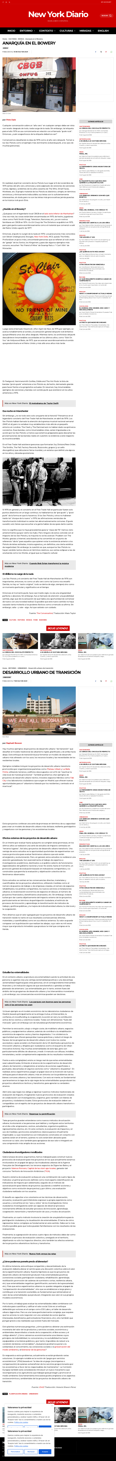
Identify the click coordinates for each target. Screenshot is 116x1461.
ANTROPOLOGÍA (85, 139)
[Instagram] (6, 2)
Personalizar (15, 1452)
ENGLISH (82, 235)
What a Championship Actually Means (95, 293)
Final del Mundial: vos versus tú (93, 210)
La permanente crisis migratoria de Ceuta (94, 167)
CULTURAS (12, 39)
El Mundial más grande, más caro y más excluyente (94, 309)
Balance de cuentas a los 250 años (94, 223)
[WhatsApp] (111, 52)
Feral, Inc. (83, 154)
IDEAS (81, 152)
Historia (21, 620)
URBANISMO (83, 193)
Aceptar (45, 1452)
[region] (29, 1442)
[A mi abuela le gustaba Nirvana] (58, 641)
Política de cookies (21, 1446)
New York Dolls (41, 237)
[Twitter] (9, 2)
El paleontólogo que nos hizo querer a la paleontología (92, 181)
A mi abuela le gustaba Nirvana (92, 141)
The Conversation (44, 613)
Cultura (12, 620)
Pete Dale (11, 120)
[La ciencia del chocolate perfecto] (20, 641)
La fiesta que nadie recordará (92, 322)
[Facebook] (3, 2)
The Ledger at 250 (87, 237)
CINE (81, 179)
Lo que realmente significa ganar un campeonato (95, 280)
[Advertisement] (39, 166)
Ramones (43, 620)
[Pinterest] (106, 52)
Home (4, 39)
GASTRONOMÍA (84, 126)
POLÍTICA (82, 165)
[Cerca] (52, 1429)
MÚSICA (21, 39)
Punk (35, 620)
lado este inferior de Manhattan (58, 214)
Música (29, 620)
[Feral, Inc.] (96, 641)
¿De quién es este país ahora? (92, 252)
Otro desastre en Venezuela (92, 264)
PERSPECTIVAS (84, 221)
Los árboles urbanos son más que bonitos (94, 196)
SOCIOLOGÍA (83, 306)
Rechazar (31, 1452)
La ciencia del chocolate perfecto (94, 128)
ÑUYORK (82, 277)
